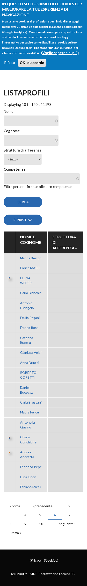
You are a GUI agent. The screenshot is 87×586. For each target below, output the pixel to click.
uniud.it (21, 574)
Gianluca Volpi (30, 352)
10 (41, 524)
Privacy (36, 560)
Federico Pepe (31, 467)
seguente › (67, 524)
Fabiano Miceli (30, 487)
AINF (33, 574)
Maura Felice (29, 412)
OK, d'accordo (32, 63)
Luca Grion (28, 477)
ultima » (15, 533)
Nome (9, 111)
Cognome (12, 131)
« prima (15, 506)
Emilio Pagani (30, 318)
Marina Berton (31, 258)
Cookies (51, 560)
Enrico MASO (30, 268)
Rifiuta (9, 62)
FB (73, 574)
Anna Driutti (29, 363)
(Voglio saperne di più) (60, 53)
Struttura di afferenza (23, 150)
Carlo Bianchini (31, 293)
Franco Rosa (29, 328)
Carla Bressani (31, 402)
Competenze (15, 169)
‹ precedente (42, 506)
